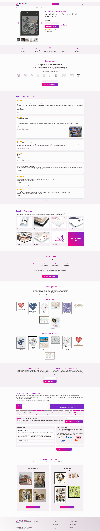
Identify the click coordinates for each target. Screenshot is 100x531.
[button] (18, 40)
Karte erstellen (55, 4)
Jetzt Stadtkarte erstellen (51, 26)
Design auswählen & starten (49, 84)
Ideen (61, 4)
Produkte (37, 521)
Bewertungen (54, 521)
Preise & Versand (76, 4)
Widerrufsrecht (71, 526)
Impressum (71, 527)
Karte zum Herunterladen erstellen (73, 421)
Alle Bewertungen (50, 200)
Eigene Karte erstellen (49, 381)
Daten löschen (55, 524)
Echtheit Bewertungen (73, 521)
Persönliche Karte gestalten (49, 276)
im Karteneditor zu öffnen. (55, 294)
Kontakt (53, 526)
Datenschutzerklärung (73, 524)
